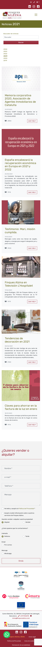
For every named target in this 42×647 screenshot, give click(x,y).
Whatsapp (8, 553)
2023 (5, 51)
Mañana (7, 536)
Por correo (8, 545)
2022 (5, 53)
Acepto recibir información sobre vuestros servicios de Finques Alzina (19, 514)
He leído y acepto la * (19, 508)
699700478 (24, 616)
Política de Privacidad (26, 508)
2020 (5, 58)
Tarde (27, 536)
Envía (21, 561)
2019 (5, 60)
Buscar (21, 42)
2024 (5, 49)
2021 (5, 56)
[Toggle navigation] (36, 14)
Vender (27, 522)
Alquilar (7, 522)
